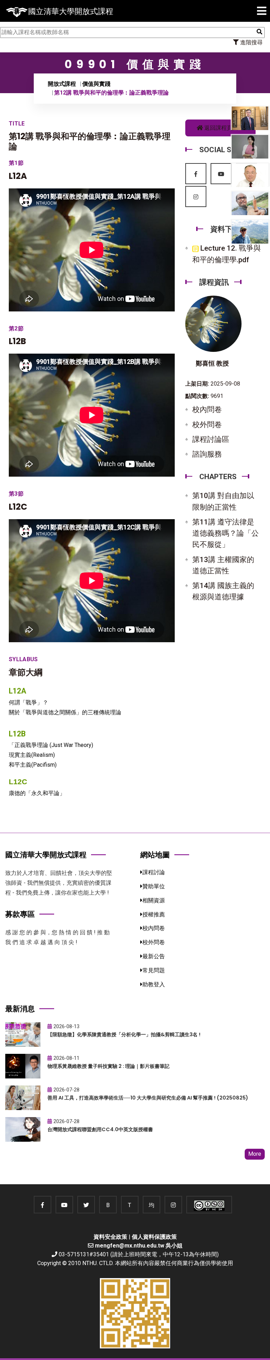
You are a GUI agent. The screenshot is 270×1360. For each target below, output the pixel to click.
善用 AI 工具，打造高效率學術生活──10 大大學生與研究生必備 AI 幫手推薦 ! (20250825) (147, 1097)
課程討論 (153, 872)
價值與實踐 (96, 83)
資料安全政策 (110, 1236)
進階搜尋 (251, 42)
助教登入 (153, 984)
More (254, 1153)
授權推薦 (153, 914)
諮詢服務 (207, 454)
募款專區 (20, 914)
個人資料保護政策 (154, 1236)
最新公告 (153, 956)
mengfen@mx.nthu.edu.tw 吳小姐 (138, 1245)
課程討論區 (210, 439)
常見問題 (153, 970)
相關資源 (153, 900)
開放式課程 (62, 83)
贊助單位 (153, 886)
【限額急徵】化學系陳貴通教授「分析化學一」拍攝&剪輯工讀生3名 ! (123, 1034)
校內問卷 (207, 409)
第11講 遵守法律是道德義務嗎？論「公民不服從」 (225, 533)
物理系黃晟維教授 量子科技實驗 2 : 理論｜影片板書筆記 (108, 1066)
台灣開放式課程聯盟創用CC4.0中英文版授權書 (100, 1129)
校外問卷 (207, 424)
